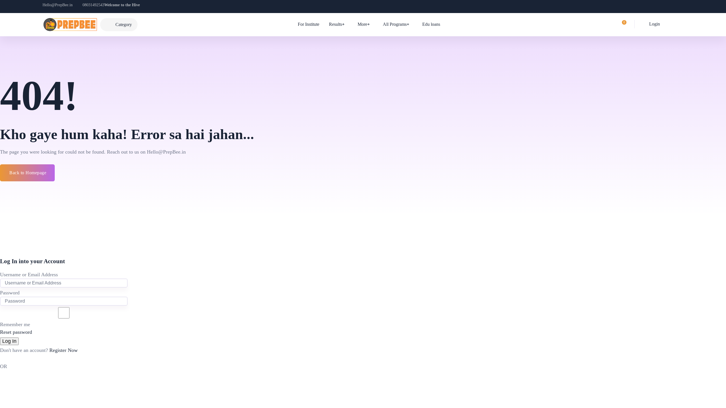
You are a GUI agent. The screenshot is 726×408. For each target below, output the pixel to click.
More (362, 24)
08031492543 (93, 5)
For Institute (308, 24)
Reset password (16, 332)
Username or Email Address (29, 274)
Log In (9, 341)
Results (335, 24)
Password (10, 293)
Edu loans (431, 24)
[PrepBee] (70, 24)
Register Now (63, 350)
